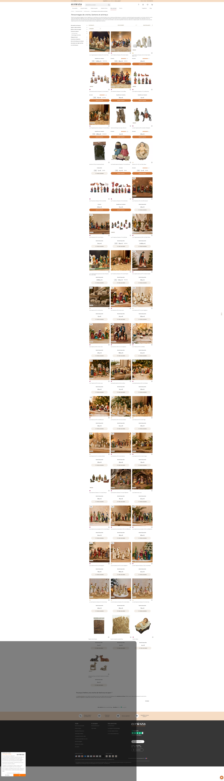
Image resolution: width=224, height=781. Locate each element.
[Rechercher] (109, 5)
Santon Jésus (135, 639)
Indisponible (99, 167)
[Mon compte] (143, 4)
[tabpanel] (102, 8)
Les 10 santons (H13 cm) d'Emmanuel (140, 200)
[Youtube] (113, 756)
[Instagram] (116, 756)
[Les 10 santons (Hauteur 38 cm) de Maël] (99, 187)
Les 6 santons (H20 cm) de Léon (96, 346)
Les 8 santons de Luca (136, 492)
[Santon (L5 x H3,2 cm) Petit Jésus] (142, 151)
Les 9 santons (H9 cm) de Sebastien (96, 565)
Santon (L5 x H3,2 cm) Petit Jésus (139, 164)
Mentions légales (78, 741)
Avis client (77, 746)
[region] (112, 11)
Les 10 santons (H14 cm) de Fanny (96, 237)
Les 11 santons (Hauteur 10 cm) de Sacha (119, 200)
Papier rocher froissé (92, 639)
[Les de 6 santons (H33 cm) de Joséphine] (121, 552)
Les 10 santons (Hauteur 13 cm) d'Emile (119, 237)
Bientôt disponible (142, 204)
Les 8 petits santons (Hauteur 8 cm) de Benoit (98, 91)
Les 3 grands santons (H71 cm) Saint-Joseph (141, 273)
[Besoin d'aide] (138, 4)
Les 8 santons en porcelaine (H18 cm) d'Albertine (121, 529)
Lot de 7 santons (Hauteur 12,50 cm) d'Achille (141, 565)
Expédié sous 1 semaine (99, 58)
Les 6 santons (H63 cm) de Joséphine (118, 346)
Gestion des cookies (79, 744)
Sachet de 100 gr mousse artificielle (96, 164)
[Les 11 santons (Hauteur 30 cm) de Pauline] (121, 260)
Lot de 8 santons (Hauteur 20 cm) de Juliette (120, 602)
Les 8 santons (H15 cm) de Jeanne (118, 456)
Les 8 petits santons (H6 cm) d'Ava (118, 383)
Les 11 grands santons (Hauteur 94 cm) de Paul (98, 54)
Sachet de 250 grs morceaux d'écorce (118, 127)
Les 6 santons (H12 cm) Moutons (96, 310)
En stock (112, 58)
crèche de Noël (80, 696)
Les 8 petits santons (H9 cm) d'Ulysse (140, 383)
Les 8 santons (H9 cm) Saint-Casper (139, 456)
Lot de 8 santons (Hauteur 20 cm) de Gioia (98, 602)
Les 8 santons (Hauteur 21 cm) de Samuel (97, 492)
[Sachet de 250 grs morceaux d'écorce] (121, 114)
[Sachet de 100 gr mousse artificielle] (99, 151)
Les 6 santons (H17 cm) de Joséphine (139, 310)
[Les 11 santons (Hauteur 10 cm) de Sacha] (121, 187)
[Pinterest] (107, 756)
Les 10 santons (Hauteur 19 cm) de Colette (119, 54)
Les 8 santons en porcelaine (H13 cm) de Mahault (99, 529)
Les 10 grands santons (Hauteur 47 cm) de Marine (99, 127)
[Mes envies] (147, 4)
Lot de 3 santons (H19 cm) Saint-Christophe (141, 127)
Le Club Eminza (111, 725)
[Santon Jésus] (143, 625)
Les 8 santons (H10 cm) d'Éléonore (96, 419)
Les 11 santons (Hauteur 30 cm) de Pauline (119, 273)
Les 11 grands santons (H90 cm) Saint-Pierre (141, 237)
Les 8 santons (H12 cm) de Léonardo (118, 419)
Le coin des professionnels (113, 733)
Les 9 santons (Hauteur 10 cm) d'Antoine (140, 91)
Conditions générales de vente (81, 738)
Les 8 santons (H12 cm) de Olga (138, 419)
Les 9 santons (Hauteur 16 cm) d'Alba (118, 91)
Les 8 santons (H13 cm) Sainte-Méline (97, 456)
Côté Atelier (93, 728)
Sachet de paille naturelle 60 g (116, 639)
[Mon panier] (152, 4)
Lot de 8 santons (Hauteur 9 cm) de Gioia (140, 602)
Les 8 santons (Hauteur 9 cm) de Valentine (119, 492)
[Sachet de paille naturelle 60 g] (120, 625)
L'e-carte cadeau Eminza (113, 731)
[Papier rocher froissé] (98, 625)
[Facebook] (110, 756)
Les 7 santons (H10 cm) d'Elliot (138, 346)
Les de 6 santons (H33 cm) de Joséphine (119, 565)
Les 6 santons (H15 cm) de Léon (117, 310)
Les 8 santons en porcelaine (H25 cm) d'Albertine (142, 529)
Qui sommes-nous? (95, 725)
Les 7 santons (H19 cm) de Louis (95, 383)
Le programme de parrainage (114, 728)
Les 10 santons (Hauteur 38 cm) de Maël (97, 200)
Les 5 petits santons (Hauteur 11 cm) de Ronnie (120, 164)
